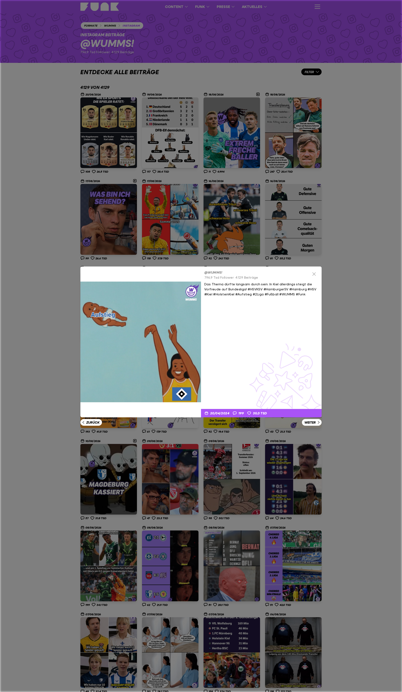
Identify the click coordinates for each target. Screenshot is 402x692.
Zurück (92, 422)
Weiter (310, 422)
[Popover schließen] (314, 274)
